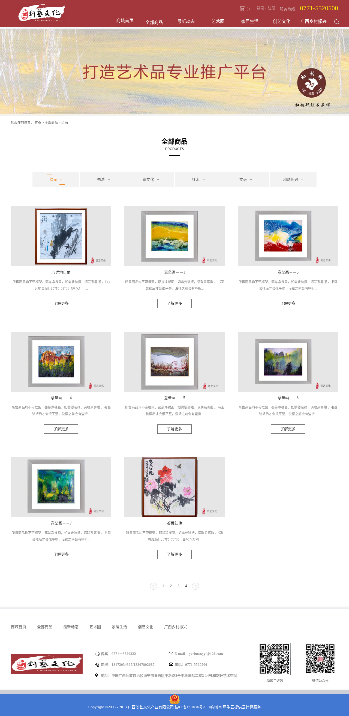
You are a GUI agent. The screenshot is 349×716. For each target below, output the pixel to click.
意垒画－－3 (288, 272)
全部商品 (51, 123)
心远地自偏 (61, 272)
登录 (260, 8)
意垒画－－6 (288, 398)
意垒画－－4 (61, 398)
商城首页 (125, 20)
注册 (271, 8)
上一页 (153, 586)
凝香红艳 (174, 523)
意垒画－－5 (174, 398)
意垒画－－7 (61, 523)
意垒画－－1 (174, 272)
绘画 (64, 123)
